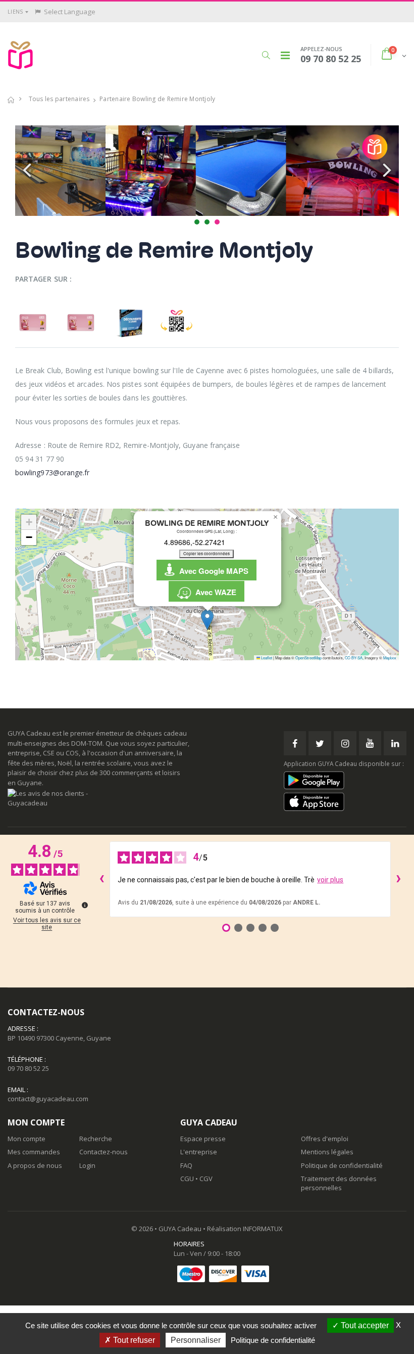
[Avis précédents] (101, 879)
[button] (266, 55)
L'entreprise (198, 1151)
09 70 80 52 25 (28, 1068)
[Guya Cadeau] (20, 55)
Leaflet (266, 657)
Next (386, 171)
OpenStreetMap (308, 657)
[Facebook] (295, 743)
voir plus (330, 880)
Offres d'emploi (324, 1138)
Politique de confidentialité (342, 1165)
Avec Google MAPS (211, 570)
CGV (206, 1178)
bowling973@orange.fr (52, 472)
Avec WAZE (213, 592)
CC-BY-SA (354, 657)
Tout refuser (133, 1340)
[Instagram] (345, 743)
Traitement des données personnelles (339, 1183)
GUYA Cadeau (180, 1228)
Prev (28, 171)
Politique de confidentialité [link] (273, 1340)
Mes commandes (34, 1151)
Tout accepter (364, 1325)
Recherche (95, 1138)
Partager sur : (43, 279)
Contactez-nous (103, 1151)
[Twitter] (319, 743)
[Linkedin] (395, 743)
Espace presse (203, 1138)
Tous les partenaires (59, 99)
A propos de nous (35, 1165)
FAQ (186, 1165)
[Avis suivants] (399, 879)
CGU (187, 1178)
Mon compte (26, 1138)
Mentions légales (327, 1151)
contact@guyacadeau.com (48, 1098)
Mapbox (389, 657)
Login (87, 1165)
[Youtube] (370, 743)
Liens (15, 11)
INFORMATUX (263, 1228)
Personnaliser (196, 1340)
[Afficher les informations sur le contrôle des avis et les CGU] (85, 905)
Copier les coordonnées (206, 553)
